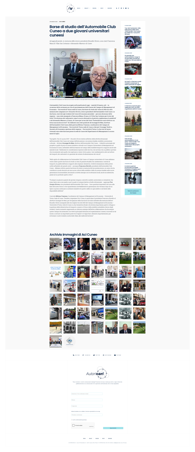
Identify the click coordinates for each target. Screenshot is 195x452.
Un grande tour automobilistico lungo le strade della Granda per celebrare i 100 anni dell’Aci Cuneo (133, 58)
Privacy (125, 442)
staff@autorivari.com (118, 442)
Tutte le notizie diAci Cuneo (133, 192)
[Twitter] (121, 8)
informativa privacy (81, 420)
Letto (80, 420)
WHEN (94, 8)
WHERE (110, 8)
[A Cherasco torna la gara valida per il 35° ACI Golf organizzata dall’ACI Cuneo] (133, 121)
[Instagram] (124, 8)
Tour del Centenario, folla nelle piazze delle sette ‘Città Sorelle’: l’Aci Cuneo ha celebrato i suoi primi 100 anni (133, 31)
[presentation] (82, 425)
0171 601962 (110, 442)
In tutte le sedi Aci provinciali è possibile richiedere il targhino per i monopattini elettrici (133, 168)
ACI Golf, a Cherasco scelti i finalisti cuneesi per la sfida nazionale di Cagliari (133, 83)
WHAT (86, 8)
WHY (102, 8)
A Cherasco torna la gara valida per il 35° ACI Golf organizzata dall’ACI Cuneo (133, 107)
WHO (78, 8)
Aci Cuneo (62, 21)
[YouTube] (126, 8)
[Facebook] (119, 8)
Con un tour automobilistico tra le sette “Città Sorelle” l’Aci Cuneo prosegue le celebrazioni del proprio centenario (132, 142)
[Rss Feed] (117, 8)
